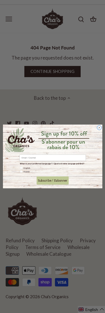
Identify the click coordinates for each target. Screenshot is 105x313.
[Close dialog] (99, 127)
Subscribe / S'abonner (52, 180)
